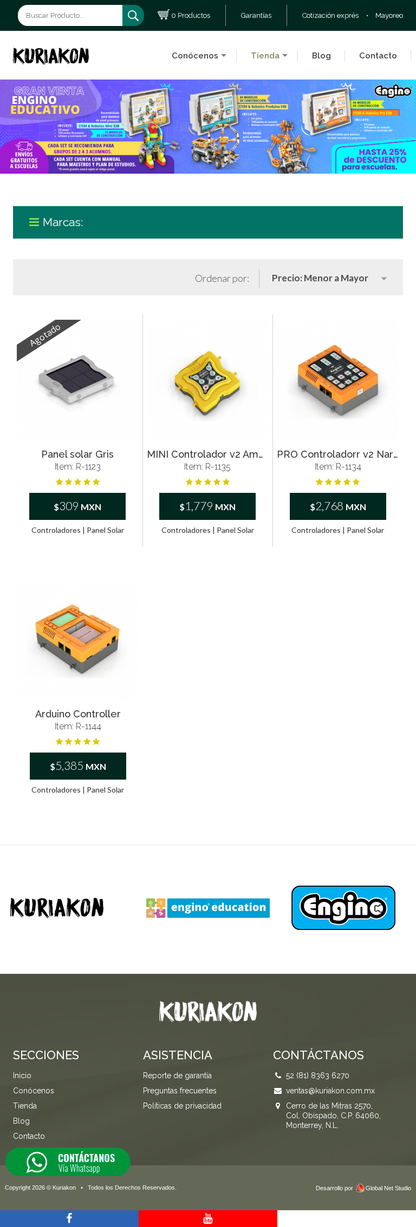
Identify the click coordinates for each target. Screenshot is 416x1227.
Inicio (22, 1075)
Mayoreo (389, 15)
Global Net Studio (388, 1188)
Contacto (378, 56)
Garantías (256, 15)
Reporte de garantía (177, 1075)
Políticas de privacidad (182, 1105)
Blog (321, 56)
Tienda (265, 56)
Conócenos (195, 56)
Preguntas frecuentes (180, 1090)
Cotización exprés (330, 15)
